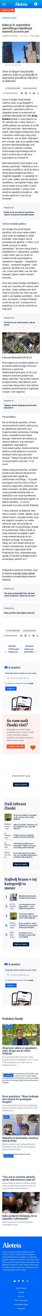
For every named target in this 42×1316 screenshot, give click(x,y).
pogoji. (31, 683)
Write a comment (21, 784)
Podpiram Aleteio (14, 746)
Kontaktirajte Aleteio (21, 1304)
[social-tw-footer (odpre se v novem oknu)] (23, 1281)
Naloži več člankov (21, 864)
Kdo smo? (21, 1296)
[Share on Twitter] (30, 93)
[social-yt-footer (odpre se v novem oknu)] (15, 1281)
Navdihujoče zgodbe (9, 18)
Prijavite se (11, 688)
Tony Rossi (24, 36)
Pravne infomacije (21, 1300)
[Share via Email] (34, 93)
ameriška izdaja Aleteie (23, 573)
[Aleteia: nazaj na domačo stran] (21, 4)
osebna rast (8, 1027)
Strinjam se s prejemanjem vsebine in (20, 683)
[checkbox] (6, 683)
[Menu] (7, 4)
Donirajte (21, 1292)
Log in (28, 776)
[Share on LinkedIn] (26, 93)
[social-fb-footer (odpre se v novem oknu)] (19, 1281)
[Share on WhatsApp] (38, 93)
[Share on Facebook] (22, 93)
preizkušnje (8, 1075)
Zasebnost (21, 1309)
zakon (6, 1117)
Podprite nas (6, 10)
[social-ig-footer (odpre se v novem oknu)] (27, 1281)
